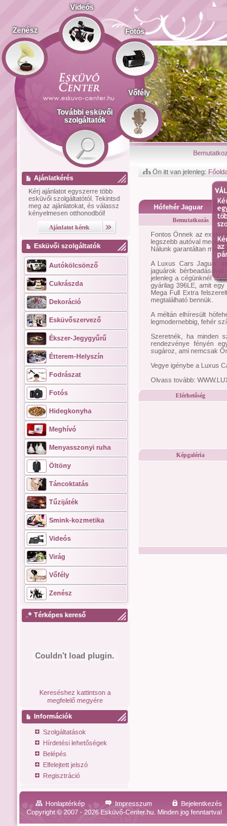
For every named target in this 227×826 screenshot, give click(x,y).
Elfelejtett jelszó (65, 764)
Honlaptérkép (65, 803)
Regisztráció (61, 775)
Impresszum (133, 803)
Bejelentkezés (201, 803)
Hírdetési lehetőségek (75, 742)
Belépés (55, 753)
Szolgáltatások (64, 732)
